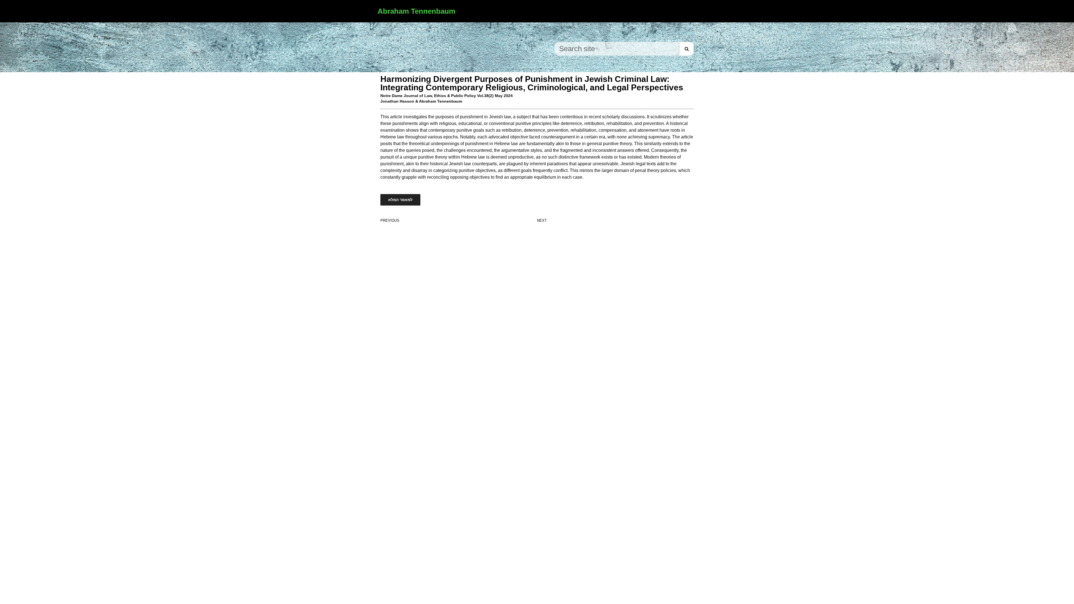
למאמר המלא (400, 199)
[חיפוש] (687, 49)
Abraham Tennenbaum (416, 11)
